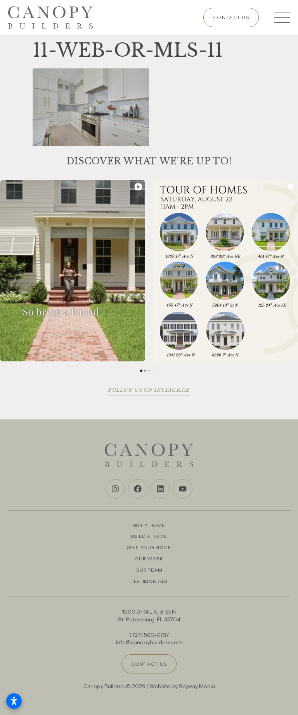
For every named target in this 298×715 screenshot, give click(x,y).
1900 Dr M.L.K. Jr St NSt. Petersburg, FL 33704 (149, 615)
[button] (6, 271)
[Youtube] (182, 489)
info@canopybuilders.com (149, 642)
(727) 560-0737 (149, 634)
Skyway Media (197, 686)
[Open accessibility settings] (14, 701)
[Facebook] (137, 489)
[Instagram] (115, 489)
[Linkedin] (160, 489)
